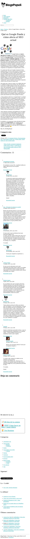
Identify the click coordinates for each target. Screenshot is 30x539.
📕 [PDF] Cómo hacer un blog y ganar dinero (11, 426)
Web (4, 139)
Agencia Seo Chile (7, 517)
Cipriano (5, 526)
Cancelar (10, 169)
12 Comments (10, 138)
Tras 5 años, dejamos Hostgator (10, 487)
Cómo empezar (6, 16)
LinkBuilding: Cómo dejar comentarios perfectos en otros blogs (14, 518)
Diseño (4, 447)
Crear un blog (6, 443)
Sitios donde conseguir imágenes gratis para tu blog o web (12, 144)
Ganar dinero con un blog (9, 449)
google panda (18, 139)
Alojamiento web (7, 441)
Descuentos (5, 17)
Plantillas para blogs (7, 19)
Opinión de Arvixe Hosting (9, 496)
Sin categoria (6, 464)
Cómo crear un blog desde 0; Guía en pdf (12, 498)
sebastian (5, 229)
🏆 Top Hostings (8, 430)
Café (4, 529)
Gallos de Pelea (6, 262)
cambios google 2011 (10, 139)
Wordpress (8, 446)
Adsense (8, 451)
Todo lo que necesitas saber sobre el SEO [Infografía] (12, 147)
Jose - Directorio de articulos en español (12, 207)
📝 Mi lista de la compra (11, 422)
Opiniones (5, 454)
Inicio (4, 15)
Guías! (4, 22)
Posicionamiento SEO (8, 456)
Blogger (8, 21)
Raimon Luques (6, 280)
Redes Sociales (6, 460)
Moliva (4, 520)
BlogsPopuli (9, 174)
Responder (5, 169)
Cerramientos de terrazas (8, 161)
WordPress (8, 20)
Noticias (6, 29)
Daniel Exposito (9, 341)
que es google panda (10, 140)
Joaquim (5, 326)
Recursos (5, 458)
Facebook (8, 461)
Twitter (7, 463)
